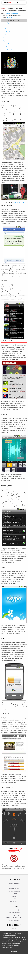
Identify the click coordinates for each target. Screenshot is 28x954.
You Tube (5, 29)
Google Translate (7, 26)
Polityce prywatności (8, 937)
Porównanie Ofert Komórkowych (14, 917)
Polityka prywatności (14, 888)
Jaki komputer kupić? (14, 920)
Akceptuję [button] (14, 951)
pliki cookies (17, 933)
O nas (14, 898)
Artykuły (3, 8)
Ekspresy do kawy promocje (14, 912)
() (8, 17)
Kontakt (14, 896)
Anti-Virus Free (6, 44)
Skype (4, 41)
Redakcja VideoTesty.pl (11, 13)
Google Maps (6, 23)
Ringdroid (5, 35)
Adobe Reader (6, 47)
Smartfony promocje (14, 915)
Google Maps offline (18, 202)
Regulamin (14, 893)
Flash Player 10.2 (7, 32)
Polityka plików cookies (14, 891)
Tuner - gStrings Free (8, 49)
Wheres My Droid (7, 38)
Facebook (14, 928)
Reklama (14, 886)
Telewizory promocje (14, 910)
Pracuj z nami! (14, 901)
